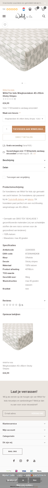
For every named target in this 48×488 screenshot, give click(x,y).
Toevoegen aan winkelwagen (29, 129)
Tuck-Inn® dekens (16, 199)
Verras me (37, 413)
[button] (4, 16)
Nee (34, 480)
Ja (23, 480)
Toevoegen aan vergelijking (18, 177)
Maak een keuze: (11, 113)
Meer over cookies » (25, 485)
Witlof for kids (8, 90)
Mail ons (12, 451)
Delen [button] (5, 167)
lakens (30, 199)
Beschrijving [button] (8, 160)
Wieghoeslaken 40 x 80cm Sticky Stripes (17, 367)
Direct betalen (24, 137)
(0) (15, 99)
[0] (43, 9)
